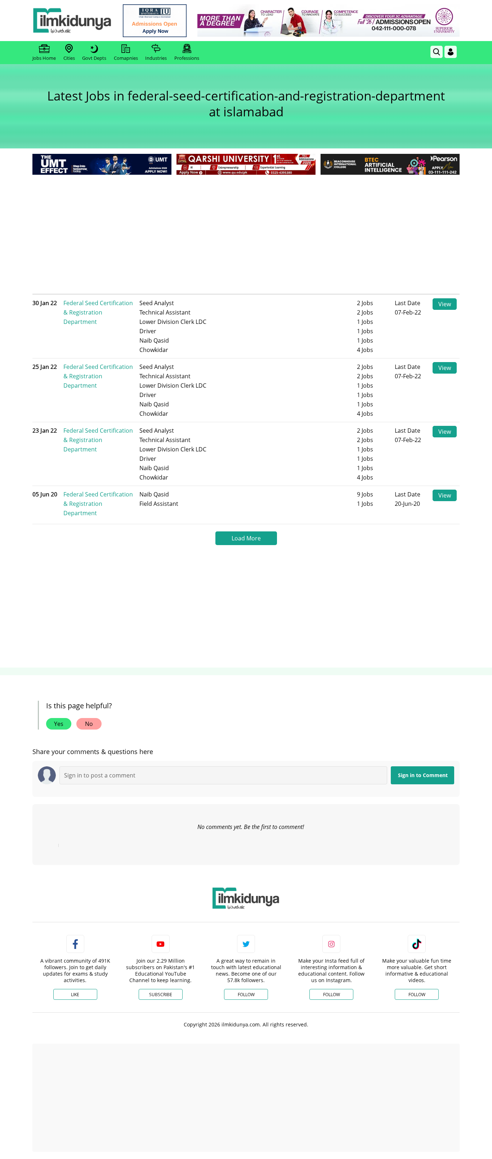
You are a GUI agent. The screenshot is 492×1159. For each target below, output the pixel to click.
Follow (246, 994)
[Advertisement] (246, 230)
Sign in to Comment (423, 775)
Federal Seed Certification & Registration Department (98, 312)
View (444, 304)
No (89, 724)
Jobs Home (44, 58)
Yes (58, 724)
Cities (69, 58)
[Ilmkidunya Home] (72, 20)
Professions (186, 58)
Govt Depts (94, 58)
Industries (156, 58)
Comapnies (126, 58)
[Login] (450, 52)
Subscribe (160, 994)
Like (75, 994)
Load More (246, 538)
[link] (155, 20)
